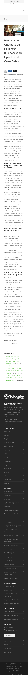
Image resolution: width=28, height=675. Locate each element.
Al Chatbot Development (11, 544)
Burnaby (6, 434)
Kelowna (6, 482)
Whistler (6, 474)
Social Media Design (10, 567)
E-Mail (15, 341)
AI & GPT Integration (9, 551)
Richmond (7, 448)
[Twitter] (18, 672)
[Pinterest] (15, 672)
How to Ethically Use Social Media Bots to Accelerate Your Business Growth (14, 376)
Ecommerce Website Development (10, 572)
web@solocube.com (11, 628)
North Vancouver (9, 441)
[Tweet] (15, 69)
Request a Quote (14, 1)
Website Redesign (9, 563)
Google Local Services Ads (11, 512)
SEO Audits (7, 505)
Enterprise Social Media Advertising (11, 539)
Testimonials (7, 647)
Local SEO (7, 497)
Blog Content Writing (10, 610)
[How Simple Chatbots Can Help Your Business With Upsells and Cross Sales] (14, 29)
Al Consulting (8, 547)
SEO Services (8, 490)
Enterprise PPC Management (12, 524)
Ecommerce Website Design (12, 577)
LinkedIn (7, 341)
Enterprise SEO (8, 494)
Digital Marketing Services (11, 501)
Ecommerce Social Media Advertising (11, 593)
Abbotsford (7, 467)
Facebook (8, 339)
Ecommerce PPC (9, 588)
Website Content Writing (11, 614)
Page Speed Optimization (11, 509)
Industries (19, 4)
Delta (5, 452)
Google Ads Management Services (11, 529)
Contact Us (7, 639)
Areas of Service (10, 4)
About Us (6, 643)
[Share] (10, 69)
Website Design (8, 559)
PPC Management (9, 520)
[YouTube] (21, 672)
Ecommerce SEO (9, 585)
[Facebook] (7, 672)
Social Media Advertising (11, 534)
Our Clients (7, 651)
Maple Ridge (7, 460)
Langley (6, 463)
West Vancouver (9, 445)
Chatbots (6, 64)
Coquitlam (7, 437)
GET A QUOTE (9, 633)
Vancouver (7, 430)
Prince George (8, 478)
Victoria (6, 471)
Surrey (6, 456)
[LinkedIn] (12, 672)
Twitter (15, 339)
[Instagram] (9, 672)
